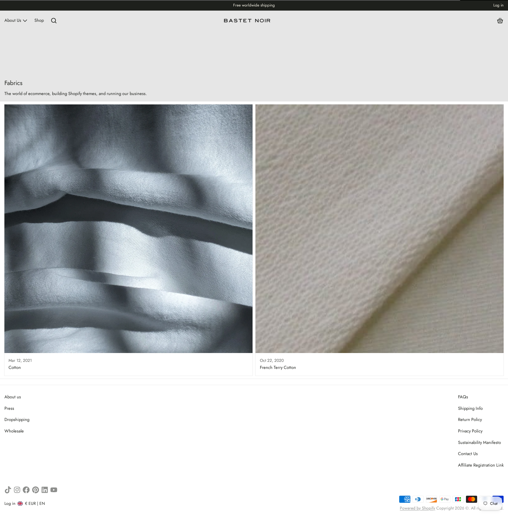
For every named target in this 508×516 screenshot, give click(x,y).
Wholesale (14, 431)
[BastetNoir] (247, 20)
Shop (39, 20)
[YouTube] (53, 489)
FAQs (463, 397)
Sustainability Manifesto (479, 442)
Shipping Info (470, 408)
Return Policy (470, 419)
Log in (498, 5)
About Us (12, 20)
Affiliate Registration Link (481, 465)
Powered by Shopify (417, 508)
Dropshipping (16, 419)
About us (12, 397)
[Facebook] (26, 489)
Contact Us (468, 453)
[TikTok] (7, 489)
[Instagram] (17, 489)
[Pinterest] (35, 489)
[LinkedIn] (44, 489)
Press (9, 408)
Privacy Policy (470, 431)
